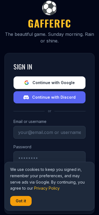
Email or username (29, 121)
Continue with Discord (54, 97)
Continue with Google (53, 82)
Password (22, 146)
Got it (21, 200)
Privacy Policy (47, 188)
